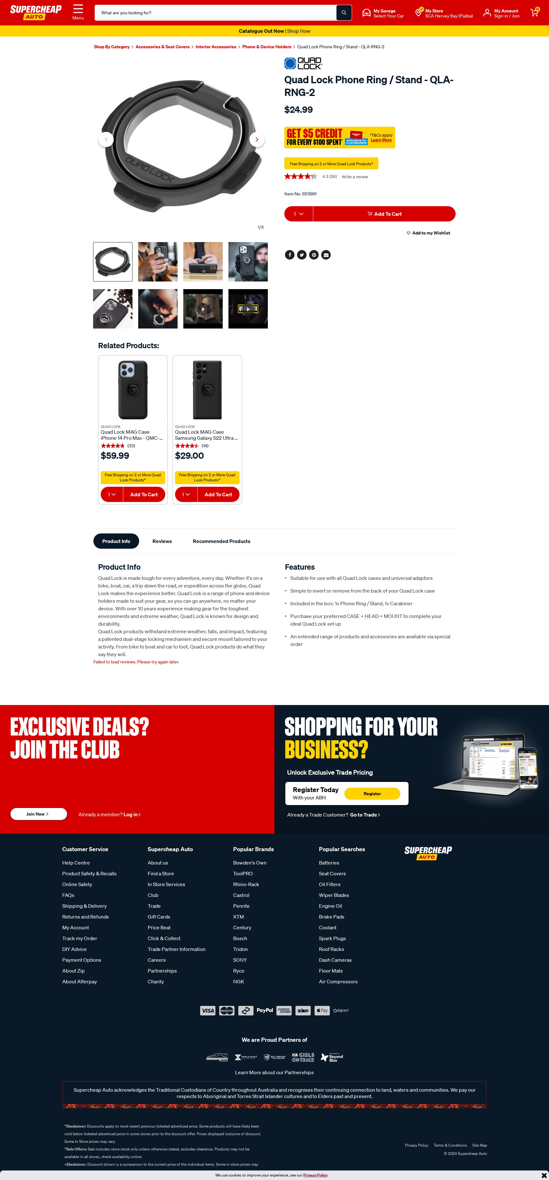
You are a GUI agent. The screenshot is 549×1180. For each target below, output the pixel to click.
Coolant (327, 927)
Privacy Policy (315, 1175)
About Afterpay (79, 981)
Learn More (381, 140)
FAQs (68, 895)
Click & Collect (164, 938)
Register (372, 793)
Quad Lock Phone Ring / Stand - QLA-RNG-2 (340, 47)
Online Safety (77, 884)
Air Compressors (338, 981)
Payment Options (81, 960)
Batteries (329, 862)
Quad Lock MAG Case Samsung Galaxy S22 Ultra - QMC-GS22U (205, 435)
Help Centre (76, 862)
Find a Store (161, 873)
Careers (157, 960)
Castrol (241, 895)
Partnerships (162, 970)
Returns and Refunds (85, 916)
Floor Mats (331, 970)
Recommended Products (221, 541)
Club (153, 895)
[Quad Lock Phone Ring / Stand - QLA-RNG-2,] (181, 146)
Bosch (240, 938)
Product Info (116, 541)
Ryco (238, 970)
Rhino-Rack (246, 884)
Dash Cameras (335, 960)
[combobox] (112, 494)
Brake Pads (331, 916)
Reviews (162, 541)
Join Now (35, 814)
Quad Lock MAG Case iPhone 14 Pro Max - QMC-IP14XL (130, 435)
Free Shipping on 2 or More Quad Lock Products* (133, 477)
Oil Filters (330, 884)
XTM (238, 916)
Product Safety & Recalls (89, 873)
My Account (75, 927)
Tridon (240, 949)
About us (158, 862)
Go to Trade (363, 814)
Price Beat (159, 927)
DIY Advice (74, 949)
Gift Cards (159, 916)
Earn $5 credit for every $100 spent (274, 31)
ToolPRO (243, 873)
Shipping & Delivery (84, 906)
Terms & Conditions (450, 1145)
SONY (240, 960)
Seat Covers (332, 873)
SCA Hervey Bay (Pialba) (449, 16)
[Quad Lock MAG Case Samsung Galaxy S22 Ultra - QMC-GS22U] (207, 390)
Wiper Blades (334, 895)
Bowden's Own (250, 862)
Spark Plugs (332, 938)
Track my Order (79, 938)
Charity (156, 981)
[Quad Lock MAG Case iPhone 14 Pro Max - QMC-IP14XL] (133, 390)
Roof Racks (331, 949)
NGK (238, 981)
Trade (154, 906)
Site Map (479, 1145)
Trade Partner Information (177, 949)
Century (242, 927)
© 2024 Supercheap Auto (465, 1153)
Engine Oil (330, 906)
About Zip (73, 970)
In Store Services (166, 884)
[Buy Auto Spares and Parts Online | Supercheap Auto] (36, 12)
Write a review (355, 177)
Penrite (241, 906)
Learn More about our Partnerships (274, 1072)
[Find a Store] (418, 12)
